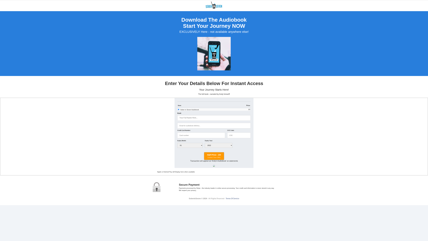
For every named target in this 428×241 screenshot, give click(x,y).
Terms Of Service (232, 198)
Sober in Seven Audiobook (189, 110)
